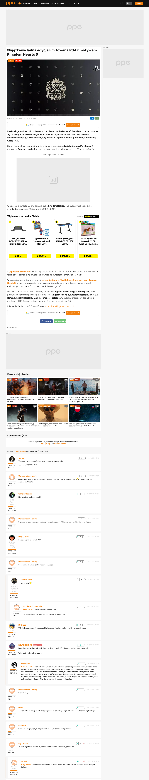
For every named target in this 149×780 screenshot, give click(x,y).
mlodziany (25, 664)
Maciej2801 (23, 537)
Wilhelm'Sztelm (25, 494)
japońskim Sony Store (20, 271)
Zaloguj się (45, 444)
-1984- (24, 762)
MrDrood (22, 625)
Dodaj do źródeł (73, 125)
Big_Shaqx (23, 744)
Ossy (20, 708)
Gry (35, 3)
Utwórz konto (60, 444)
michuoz (22, 726)
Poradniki (44, 3)
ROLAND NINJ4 (25, 645)
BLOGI (76, 3)
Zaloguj (139, 3)
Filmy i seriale (57, 3)
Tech (69, 3)
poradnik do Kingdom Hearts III (59, 306)
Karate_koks (26, 580)
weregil (21, 458)
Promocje (26, 3)
